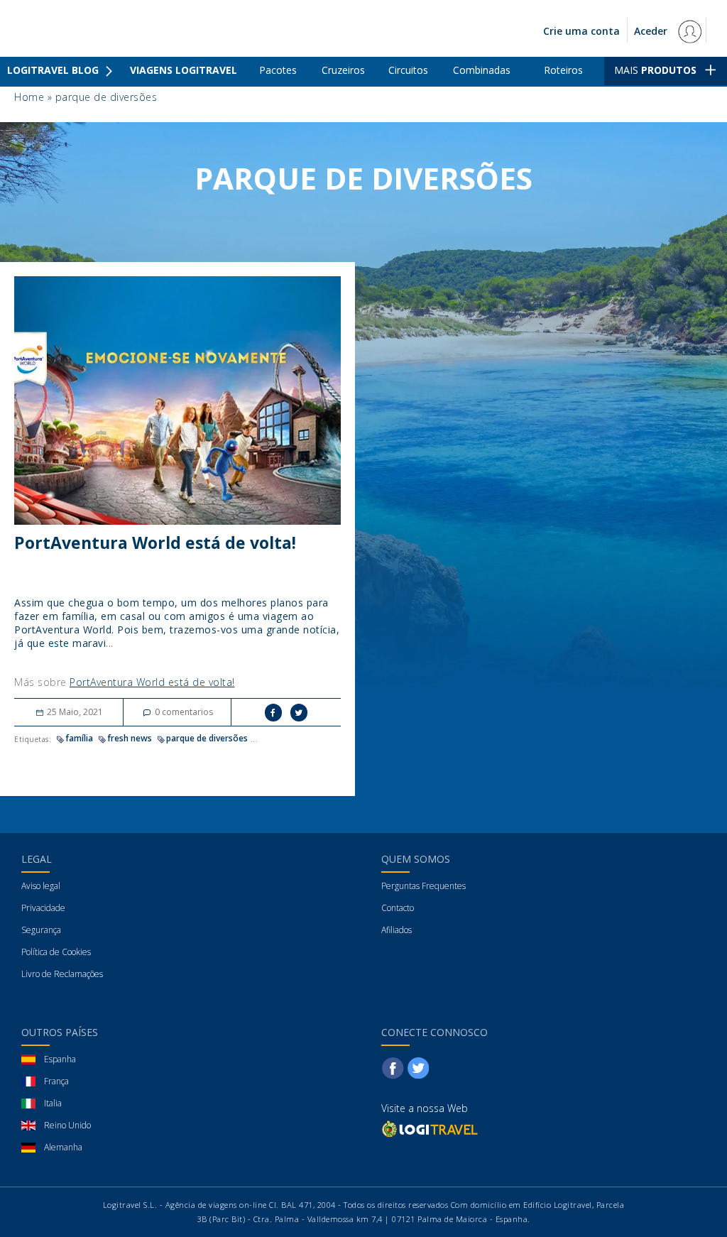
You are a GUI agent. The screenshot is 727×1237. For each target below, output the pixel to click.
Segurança (41, 930)
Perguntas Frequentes (423, 886)
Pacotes (278, 70)
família (79, 738)
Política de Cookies (56, 952)
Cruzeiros (343, 70)
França (56, 1081)
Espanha (60, 1059)
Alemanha (63, 1147)
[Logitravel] (431, 1129)
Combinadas (481, 70)
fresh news (129, 738)
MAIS (655, 70)
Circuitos (408, 70)
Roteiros (563, 70)
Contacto (397, 908)
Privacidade (43, 908)
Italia (53, 1103)
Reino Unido (67, 1125)
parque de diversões (207, 738)
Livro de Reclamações (62, 974)
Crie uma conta (581, 31)
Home (29, 97)
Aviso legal (40, 886)
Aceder (652, 31)
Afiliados (396, 930)
